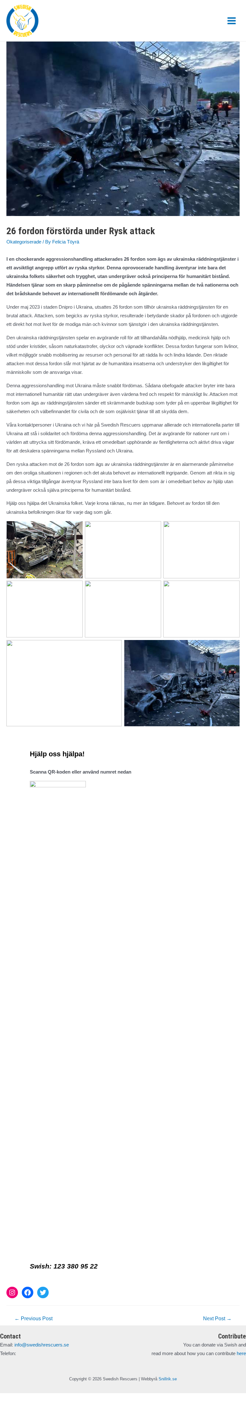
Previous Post (33, 1318)
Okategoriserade (23, 241)
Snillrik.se (168, 1379)
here (241, 1353)
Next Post (217, 1318)
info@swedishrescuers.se (41, 1344)
